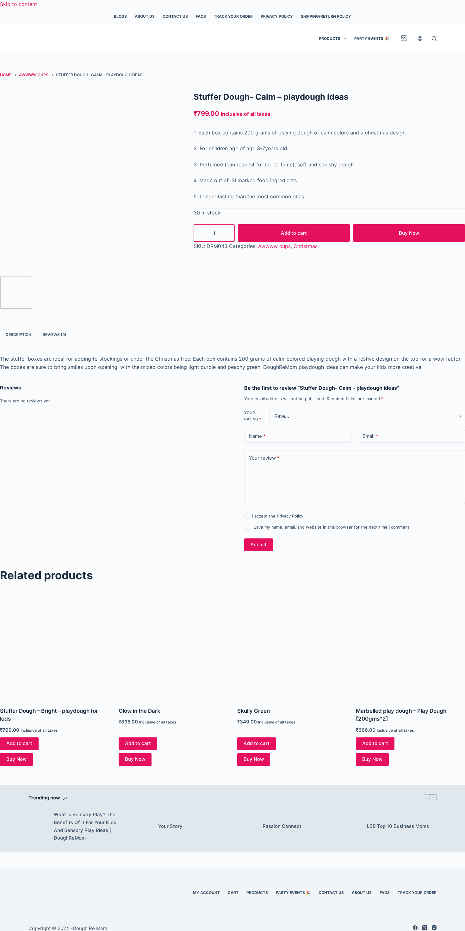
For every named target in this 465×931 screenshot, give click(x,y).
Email (370, 436)
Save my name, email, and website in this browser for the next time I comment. (332, 527)
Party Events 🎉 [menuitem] (371, 38)
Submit (259, 545)
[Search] (434, 38)
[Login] (420, 38)
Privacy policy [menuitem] (277, 16)
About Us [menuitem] (145, 16)
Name (257, 436)
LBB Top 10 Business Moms (398, 826)
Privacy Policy (290, 515)
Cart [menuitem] (233, 892)
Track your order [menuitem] (233, 16)
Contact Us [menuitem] (175, 16)
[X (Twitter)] (424, 927)
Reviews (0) (54, 334)
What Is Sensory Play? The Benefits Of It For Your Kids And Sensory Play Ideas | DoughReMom (85, 826)
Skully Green (253, 711)
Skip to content (18, 4)
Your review (264, 458)
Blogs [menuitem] (120, 16)
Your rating (252, 415)
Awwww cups (274, 246)
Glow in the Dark (139, 711)
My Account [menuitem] (206, 892)
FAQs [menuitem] (201, 16)
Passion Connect (282, 826)
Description (18, 334)
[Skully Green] (291, 644)
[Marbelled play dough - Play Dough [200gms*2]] (410, 644)
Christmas (306, 246)
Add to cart (294, 233)
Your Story (170, 826)
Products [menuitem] (329, 38)
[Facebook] (415, 927)
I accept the (277, 515)
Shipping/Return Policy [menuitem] (326, 16)
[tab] (18, 334)
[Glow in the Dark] (173, 644)
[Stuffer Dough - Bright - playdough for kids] (54, 644)
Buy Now (409, 233)
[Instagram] (434, 927)
